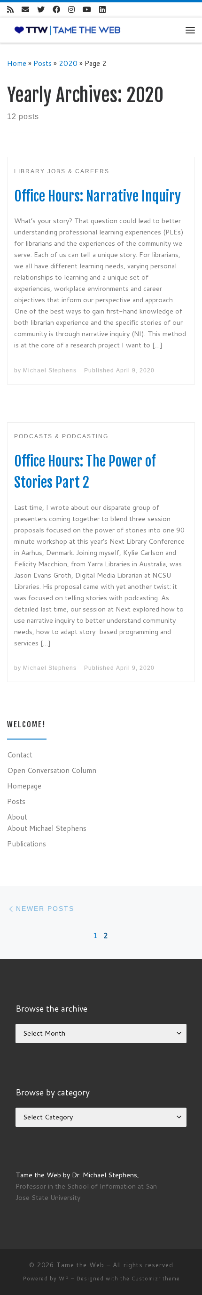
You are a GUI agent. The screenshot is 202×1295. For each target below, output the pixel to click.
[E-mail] (25, 10)
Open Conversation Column (51, 770)
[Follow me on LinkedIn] (102, 10)
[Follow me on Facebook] (56, 10)
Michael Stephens (50, 370)
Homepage (24, 785)
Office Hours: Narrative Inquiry (97, 196)
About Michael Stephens (46, 828)
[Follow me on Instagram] (71, 10)
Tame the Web (80, 1265)
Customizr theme (156, 1278)
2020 (68, 63)
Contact (19, 754)
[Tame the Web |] (67, 30)
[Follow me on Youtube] (87, 10)
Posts (42, 63)
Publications (26, 843)
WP (64, 1278)
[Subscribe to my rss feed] (10, 10)
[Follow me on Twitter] (41, 10)
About (17, 817)
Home (16, 63)
